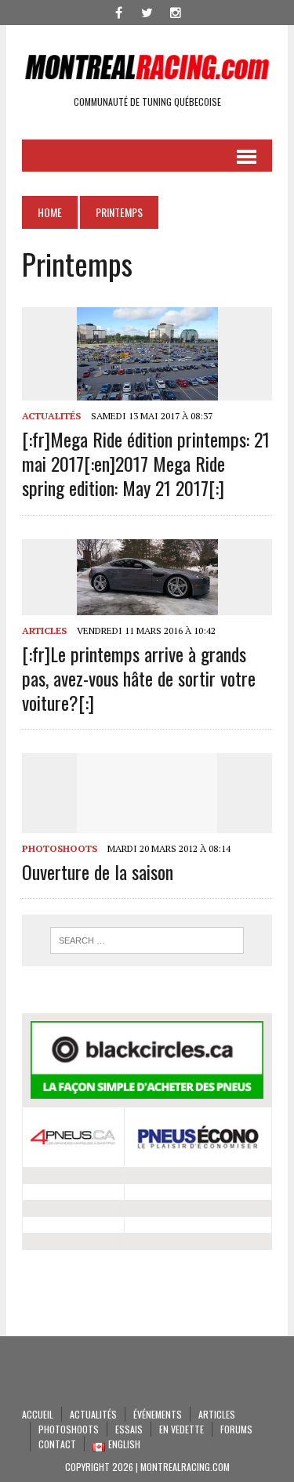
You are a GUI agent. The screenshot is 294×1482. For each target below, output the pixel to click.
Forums (236, 1429)
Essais (129, 1429)
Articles (44, 630)
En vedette (181, 1429)
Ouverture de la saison (97, 871)
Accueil (37, 1414)
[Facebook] (119, 11)
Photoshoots (59, 848)
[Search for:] (147, 940)
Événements (157, 1414)
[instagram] (175, 11)
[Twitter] (147, 11)
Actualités (51, 416)
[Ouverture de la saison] (147, 822)
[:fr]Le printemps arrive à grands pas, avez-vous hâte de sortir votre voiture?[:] (139, 678)
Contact (57, 1444)
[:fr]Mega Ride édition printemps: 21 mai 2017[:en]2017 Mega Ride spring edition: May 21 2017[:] (146, 463)
